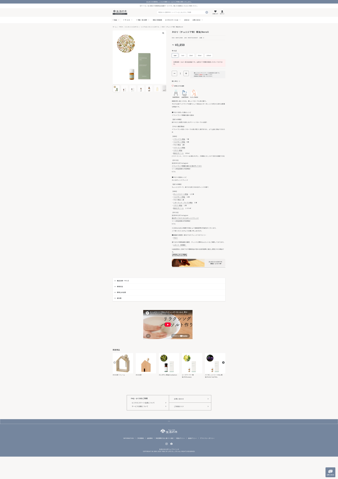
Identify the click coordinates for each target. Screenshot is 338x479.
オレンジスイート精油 (180, 194)
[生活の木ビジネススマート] (120, 12)
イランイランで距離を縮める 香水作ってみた (187, 166)
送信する (207, 12)
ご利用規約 (140, 438)
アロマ (121, 27)
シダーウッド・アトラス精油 (183, 203)
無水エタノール (178, 153)
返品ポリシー (192, 438)
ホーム (115, 27)
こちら (200, 74)
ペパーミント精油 (179, 148)
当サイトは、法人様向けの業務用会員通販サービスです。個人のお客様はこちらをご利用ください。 (169, 6)
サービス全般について (140, 406)
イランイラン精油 (179, 139)
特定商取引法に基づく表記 (164, 438)
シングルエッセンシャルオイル (150, 27)
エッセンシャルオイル (131, 27)
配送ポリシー (180, 438)
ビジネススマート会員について (143, 403)
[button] (174, 73)
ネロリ (175, 238)
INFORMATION (128, 438)
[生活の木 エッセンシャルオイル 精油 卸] (198, 266)
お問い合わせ (179, 399)
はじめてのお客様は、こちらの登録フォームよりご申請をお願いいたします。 (169, 1)
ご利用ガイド (179, 406)
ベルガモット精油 (179, 142)
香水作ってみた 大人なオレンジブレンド (185, 218)
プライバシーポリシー (207, 438)
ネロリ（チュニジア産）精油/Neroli (172, 27)
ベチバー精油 (177, 150)
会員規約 (150, 438)
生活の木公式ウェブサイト (168, 449)
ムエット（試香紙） (180, 245)
